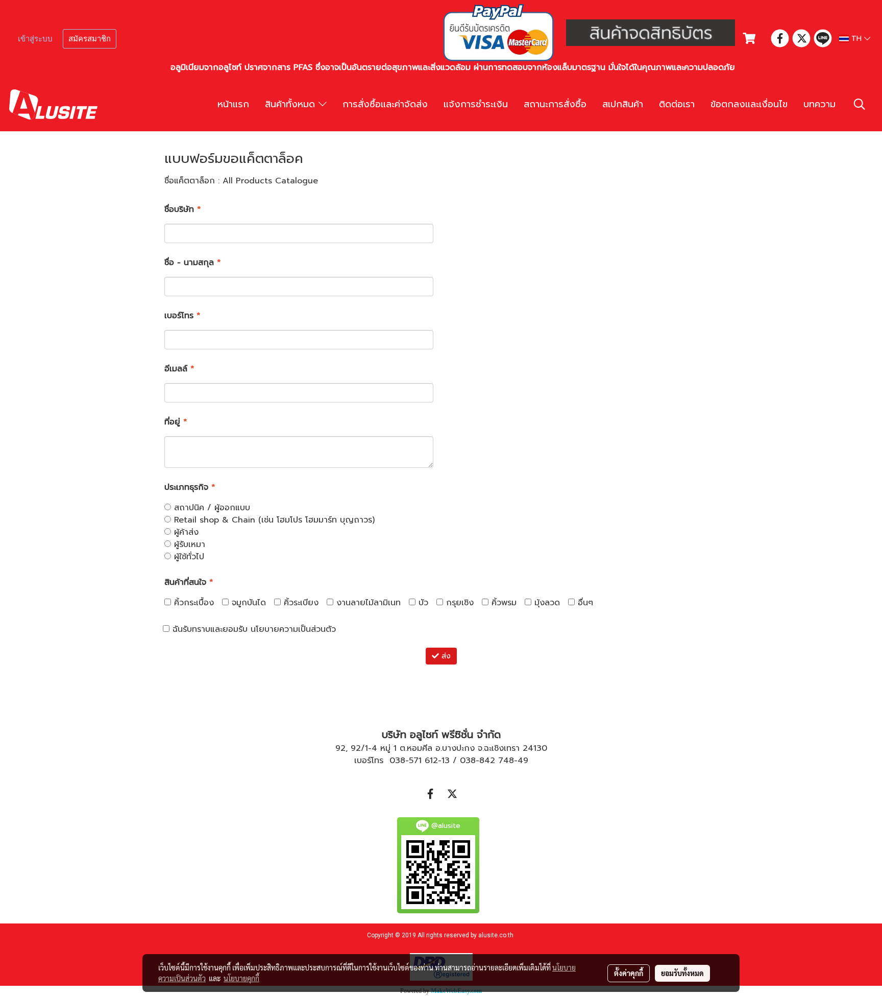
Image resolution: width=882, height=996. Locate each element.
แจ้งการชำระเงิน (476, 104)
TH (856, 38)
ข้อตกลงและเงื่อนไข (749, 104)
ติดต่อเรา (677, 104)
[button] (859, 104)
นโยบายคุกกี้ (241, 978)
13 (446, 760)
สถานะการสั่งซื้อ (555, 104)
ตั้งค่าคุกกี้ (628, 973)
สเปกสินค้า (622, 104)
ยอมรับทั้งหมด (682, 973)
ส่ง (445, 656)
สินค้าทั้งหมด (291, 104)
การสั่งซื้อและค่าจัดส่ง (385, 104)
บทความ (819, 104)
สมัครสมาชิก (89, 38)
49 (523, 760)
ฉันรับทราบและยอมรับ (252, 629)
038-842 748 (487, 760)
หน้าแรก (233, 104)
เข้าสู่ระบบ (35, 38)
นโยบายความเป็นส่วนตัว (293, 629)
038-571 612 (413, 760)
